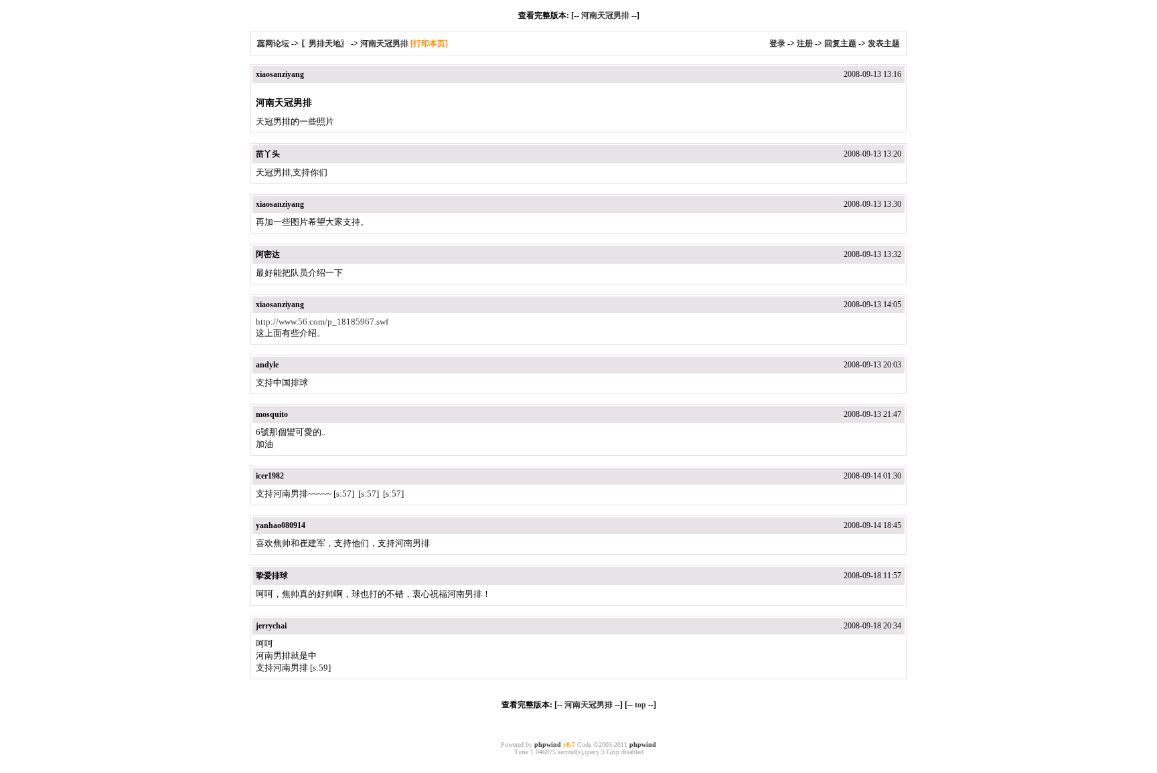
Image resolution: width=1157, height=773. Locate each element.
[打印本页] (429, 43)
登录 (777, 43)
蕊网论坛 (273, 43)
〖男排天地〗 (325, 43)
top (640, 704)
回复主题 (840, 43)
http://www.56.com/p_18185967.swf (322, 322)
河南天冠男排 (605, 15)
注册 (805, 43)
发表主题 (884, 43)
